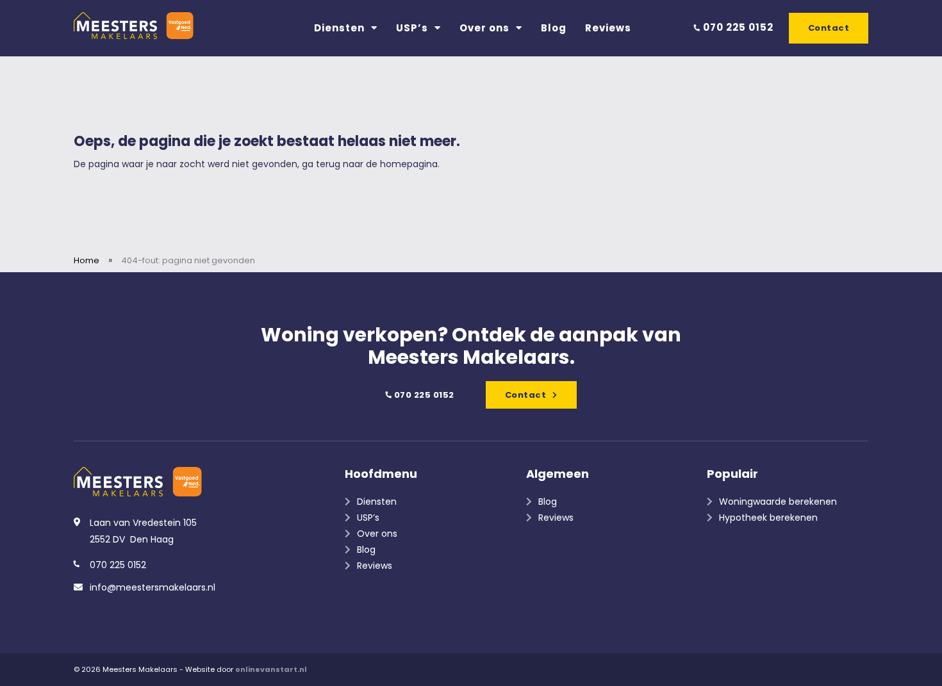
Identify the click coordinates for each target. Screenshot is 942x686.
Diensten (339, 28)
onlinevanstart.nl (271, 669)
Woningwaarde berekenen (778, 501)
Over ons (484, 28)
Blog (553, 28)
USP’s (412, 28)
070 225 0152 (736, 27)
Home (86, 260)
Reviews (608, 28)
